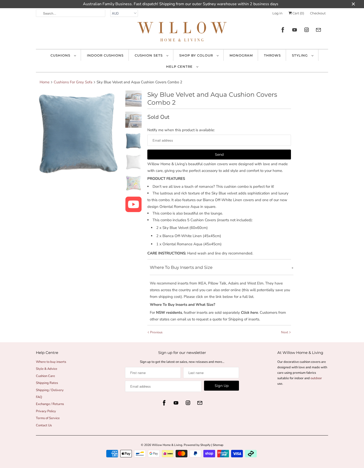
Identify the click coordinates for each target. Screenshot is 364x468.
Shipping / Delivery (50, 390)
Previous (155, 332)
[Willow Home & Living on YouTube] (294, 29)
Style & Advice (46, 369)
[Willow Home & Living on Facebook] (282, 29)
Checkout (318, 13)
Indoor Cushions (105, 55)
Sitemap (218, 445)
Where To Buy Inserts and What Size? (182, 304)
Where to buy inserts (51, 362)
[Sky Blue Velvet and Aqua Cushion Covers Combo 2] (78, 133)
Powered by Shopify (197, 445)
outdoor (316, 378)
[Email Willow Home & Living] (318, 29)
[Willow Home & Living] (182, 33)
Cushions (61, 55)
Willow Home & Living (167, 445)
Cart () (298, 13)
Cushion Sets (149, 55)
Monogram (241, 55)
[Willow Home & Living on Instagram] (306, 29)
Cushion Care (45, 376)
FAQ (39, 397)
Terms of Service (48, 418)
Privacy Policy (46, 411)
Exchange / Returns (50, 404)
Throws (272, 55)
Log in (277, 13)
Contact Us (44, 425)
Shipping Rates (47, 383)
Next (285, 332)
